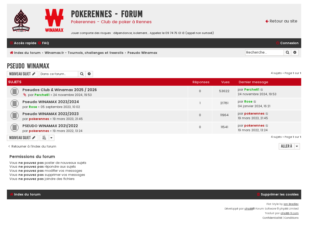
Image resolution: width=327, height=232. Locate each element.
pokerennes (39, 119)
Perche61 (42, 95)
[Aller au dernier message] (262, 89)
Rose (33, 107)
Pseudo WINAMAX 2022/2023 (50, 113)
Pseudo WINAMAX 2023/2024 (50, 101)
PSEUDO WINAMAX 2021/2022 (50, 125)
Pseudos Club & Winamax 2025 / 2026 (59, 89)
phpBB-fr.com (290, 213)
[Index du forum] (24, 21)
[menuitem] (43, 43)
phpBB (248, 209)
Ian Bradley (291, 204)
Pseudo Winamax (28, 66)
